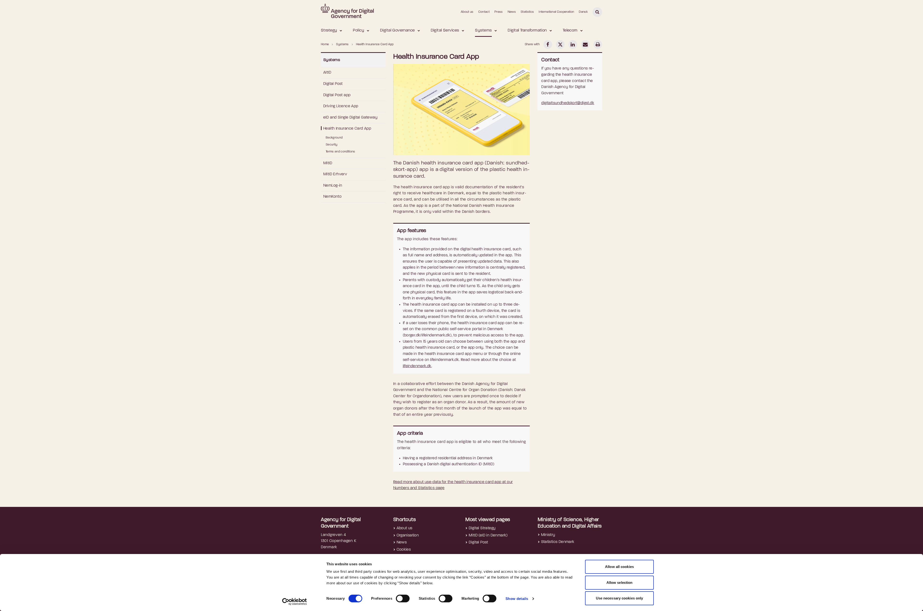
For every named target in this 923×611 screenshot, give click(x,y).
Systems (483, 30)
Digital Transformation (527, 30)
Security (331, 144)
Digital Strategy (482, 528)
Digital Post (333, 84)
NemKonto (332, 197)
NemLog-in (332, 186)
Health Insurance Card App (347, 129)
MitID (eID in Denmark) (488, 535)
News (512, 11)
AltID (327, 73)
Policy (358, 30)
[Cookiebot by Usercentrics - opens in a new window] (295, 601)
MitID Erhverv (335, 174)
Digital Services (445, 30)
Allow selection (619, 582)
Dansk (583, 11)
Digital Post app (336, 95)
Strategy (329, 30)
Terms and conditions (340, 151)
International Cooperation (556, 11)
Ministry (548, 535)
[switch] (403, 598)
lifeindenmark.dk (417, 366)
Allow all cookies (619, 567)
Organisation (408, 535)
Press (498, 11)
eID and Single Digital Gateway (350, 118)
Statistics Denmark (557, 542)
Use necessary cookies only (619, 598)
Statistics (527, 11)
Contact (484, 11)
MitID (327, 163)
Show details (516, 599)
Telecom (570, 30)
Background (334, 137)
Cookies (404, 550)
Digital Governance (397, 30)
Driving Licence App (340, 106)
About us (467, 11)
